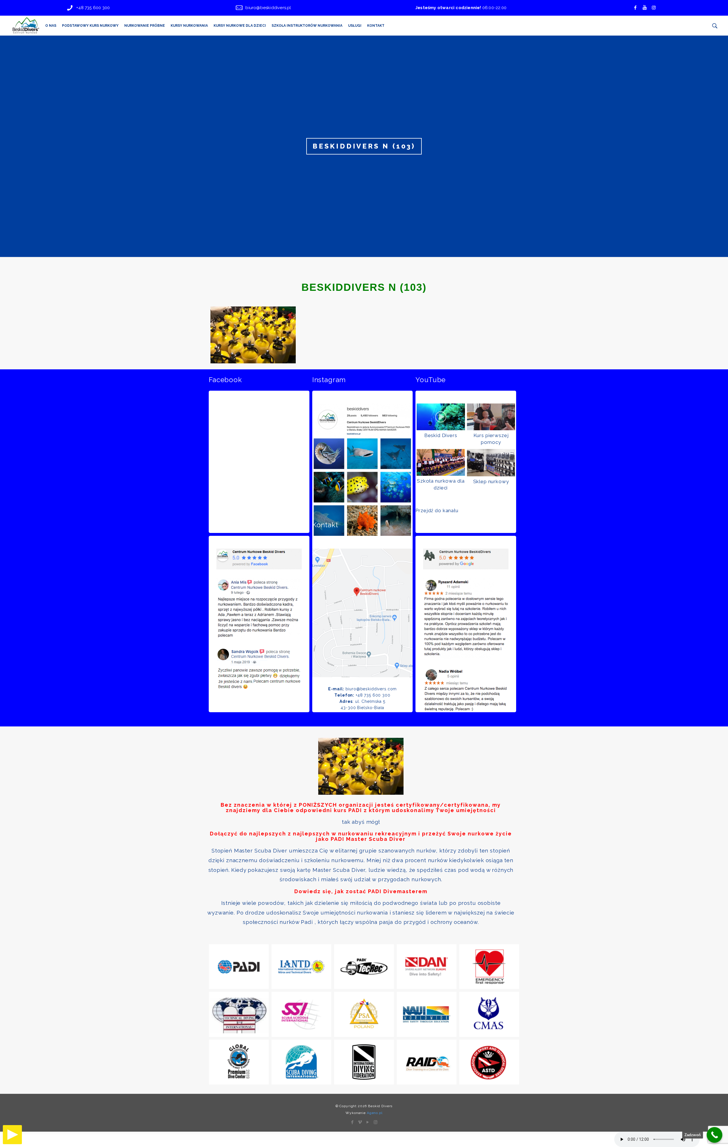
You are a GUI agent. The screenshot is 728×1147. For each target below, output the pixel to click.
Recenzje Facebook (241, 525)
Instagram (329, 379)
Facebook (225, 379)
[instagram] (653, 7)
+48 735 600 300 (93, 7)
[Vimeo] (360, 1122)
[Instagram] (376, 1122)
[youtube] (644, 7)
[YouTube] (368, 1122)
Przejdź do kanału (436, 510)
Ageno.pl (374, 1113)
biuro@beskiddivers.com (371, 689)
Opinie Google (439, 525)
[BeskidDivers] (25, 26)
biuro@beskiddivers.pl (268, 7)
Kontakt (325, 525)
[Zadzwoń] (714, 1135)
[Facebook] (635, 7)
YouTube (430, 379)
